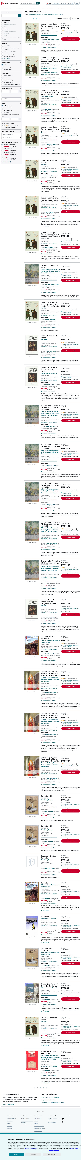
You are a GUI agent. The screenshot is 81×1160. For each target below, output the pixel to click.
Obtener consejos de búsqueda (50, 1097)
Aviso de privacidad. (54, 1150)
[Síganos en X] (63, 1122)
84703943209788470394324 (49, 35)
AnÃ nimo (44, 164)
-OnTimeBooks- (49, 212)
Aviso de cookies (38, 1131)
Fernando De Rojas (46, 763)
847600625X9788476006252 (49, 1066)
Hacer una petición (8, 1104)
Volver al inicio (40, 1111)
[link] (78, 18)
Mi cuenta (9, 1123)
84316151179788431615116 (49, 688)
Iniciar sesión (56, 3)
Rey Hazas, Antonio (47, 800)
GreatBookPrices (49, 384)
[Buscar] (38, 3)
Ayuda (77, 3)
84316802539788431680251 (49, 280)
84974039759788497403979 (49, 346)
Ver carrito (9, 1128)
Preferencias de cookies (31, 1148)
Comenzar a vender (75, 8)
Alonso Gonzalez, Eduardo (49, 269)
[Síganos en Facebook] (63, 1118)
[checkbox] (2, 22)
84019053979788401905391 (49, 925)
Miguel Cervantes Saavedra (49, 988)
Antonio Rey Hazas (47, 96)
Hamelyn (47, 898)
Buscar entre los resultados (9, 12)
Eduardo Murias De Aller (48, 640)
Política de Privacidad (39, 1126)
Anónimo (44, 605)
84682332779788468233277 (49, 995)
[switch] (3, 126)
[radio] (2, 67)
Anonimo (44, 308)
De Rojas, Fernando (47, 677)
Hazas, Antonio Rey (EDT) (49, 373)
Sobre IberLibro (37, 1118)
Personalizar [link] (51, 1154)
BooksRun (48, 109)
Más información (6, 58)
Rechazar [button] (33, 1154)
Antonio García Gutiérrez (48, 918)
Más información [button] (6, 162)
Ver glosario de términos (48, 1100)
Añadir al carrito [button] (70, 39)
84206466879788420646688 (49, 807)
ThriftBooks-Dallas (50, 144)
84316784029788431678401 (49, 649)
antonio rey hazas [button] (35, 14)
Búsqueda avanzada (6, 8)
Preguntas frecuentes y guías (53, 1119)
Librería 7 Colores (50, 868)
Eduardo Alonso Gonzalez (49, 411)
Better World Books (50, 176)
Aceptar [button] (16, 1154)
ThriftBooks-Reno (50, 426)
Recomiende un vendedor (26, 1124)
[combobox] (28, 3)
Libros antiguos (32, 8)
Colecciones (19, 8)
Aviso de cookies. (74, 1148)
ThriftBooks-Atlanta (51, 543)
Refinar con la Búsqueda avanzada (53, 14)
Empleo (36, 1123)
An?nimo (43, 133)
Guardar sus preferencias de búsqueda (52, 1102)
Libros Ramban (49, 811)
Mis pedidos (9, 1126)
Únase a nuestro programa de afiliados (27, 1121)
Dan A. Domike (49, 247)
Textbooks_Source (50, 617)
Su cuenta (63, 3)
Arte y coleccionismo (47, 8)
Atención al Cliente (52, 1122)
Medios (36, 1121)
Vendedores (61, 8)
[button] (26, 18)
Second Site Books (50, 319)
